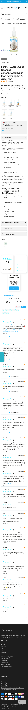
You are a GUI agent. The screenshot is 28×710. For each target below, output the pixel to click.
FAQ (2, 650)
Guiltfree (13, 704)
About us (3, 646)
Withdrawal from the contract (8, 689)
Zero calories (4, 658)
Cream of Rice (4, 662)
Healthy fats (4, 670)
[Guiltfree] (14, 8)
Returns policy (4, 682)
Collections (8, 23)
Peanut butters (5, 668)
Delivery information (6, 680)
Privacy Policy (4, 685)
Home (2, 23)
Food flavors (4, 660)
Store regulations (5, 684)
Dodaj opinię (14, 288)
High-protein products (7, 666)
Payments (3, 678)
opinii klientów (7, 264)
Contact (3, 648)
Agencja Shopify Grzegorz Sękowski (10, 706)
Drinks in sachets (5, 664)
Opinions (3, 652)
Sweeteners (4, 672)
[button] (25, 7)
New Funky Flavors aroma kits (14, 1)
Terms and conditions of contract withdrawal (12, 687)
